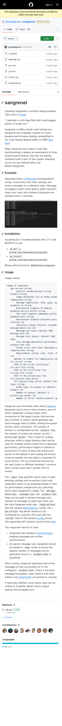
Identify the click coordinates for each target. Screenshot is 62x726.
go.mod (12, 65)
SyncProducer (44, 533)
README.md (14, 59)
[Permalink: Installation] (3, 234)
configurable (30, 178)
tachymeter (24, 577)
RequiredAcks (30, 507)
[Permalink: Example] (3, 173)
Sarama (51, 406)
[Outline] (58, 91)
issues (22, 114)
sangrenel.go (15, 83)
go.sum (12, 71)
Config (40, 518)
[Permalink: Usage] (3, 272)
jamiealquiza (13, 21)
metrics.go (13, 77)
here (53, 521)
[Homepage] (31, 4)
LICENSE (13, 53)
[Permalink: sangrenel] (3, 103)
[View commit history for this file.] (55, 47)
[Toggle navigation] (4, 4)
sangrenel (29, 21)
